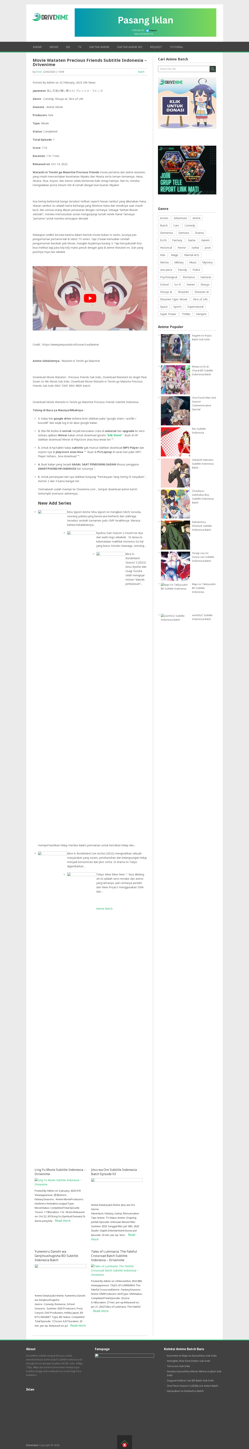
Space (164, 306)
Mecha (164, 262)
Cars (176, 225)
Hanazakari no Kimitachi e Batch (185, 1391)
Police (196, 270)
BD (68, 47)
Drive (39, 71)
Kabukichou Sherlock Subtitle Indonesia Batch (202, 525)
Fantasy (177, 240)
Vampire (201, 314)
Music (193, 262)
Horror (182, 247)
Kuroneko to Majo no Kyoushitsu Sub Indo (192, 1355)
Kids (162, 255)
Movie (54, 47)
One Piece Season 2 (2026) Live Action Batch (192, 1385)
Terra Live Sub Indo (178, 1366)
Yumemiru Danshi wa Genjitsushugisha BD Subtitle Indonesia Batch (56, 1255)
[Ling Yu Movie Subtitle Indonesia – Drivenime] (60, 1184)
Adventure (180, 218)
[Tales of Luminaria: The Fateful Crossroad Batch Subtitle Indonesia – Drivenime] (117, 1275)
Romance (189, 277)
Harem (205, 240)
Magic (175, 255)
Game (192, 240)
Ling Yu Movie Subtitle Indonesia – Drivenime (60, 1172)
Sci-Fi (177, 284)
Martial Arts (191, 255)
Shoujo (205, 284)
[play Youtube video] (90, 298)
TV (79, 47)
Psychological (168, 277)
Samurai (206, 277)
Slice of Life (200, 299)
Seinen (191, 284)
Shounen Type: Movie (173, 299)
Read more (62, 1220)
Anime (37, 47)
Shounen (183, 292)
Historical (166, 247)
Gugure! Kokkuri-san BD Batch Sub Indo (190, 1380)
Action (164, 218)
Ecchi (163, 240)
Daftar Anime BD (129, 47)
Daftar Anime (99, 47)
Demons (183, 233)
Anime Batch (104, 908)
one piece (166, 270)
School (164, 284)
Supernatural (195, 306)
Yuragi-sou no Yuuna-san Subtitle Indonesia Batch (203, 557)
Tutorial (176, 47)
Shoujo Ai (166, 292)
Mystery (207, 262)
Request (156, 47)
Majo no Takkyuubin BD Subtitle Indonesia (204, 588)
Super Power (168, 314)
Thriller (186, 314)
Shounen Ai (202, 292)
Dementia (166, 233)
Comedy (190, 225)
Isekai (195, 247)
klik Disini (114, 435)
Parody (182, 270)
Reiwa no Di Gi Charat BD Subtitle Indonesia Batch (202, 370)
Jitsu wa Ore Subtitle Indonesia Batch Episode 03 (114, 1172)
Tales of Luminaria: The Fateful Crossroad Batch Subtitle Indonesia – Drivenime (114, 1255)
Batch (141, 71)
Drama (199, 233)
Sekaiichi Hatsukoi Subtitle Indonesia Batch (203, 463)
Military (179, 262)
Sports (177, 306)
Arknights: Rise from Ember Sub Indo (188, 1361)
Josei (208, 247)
